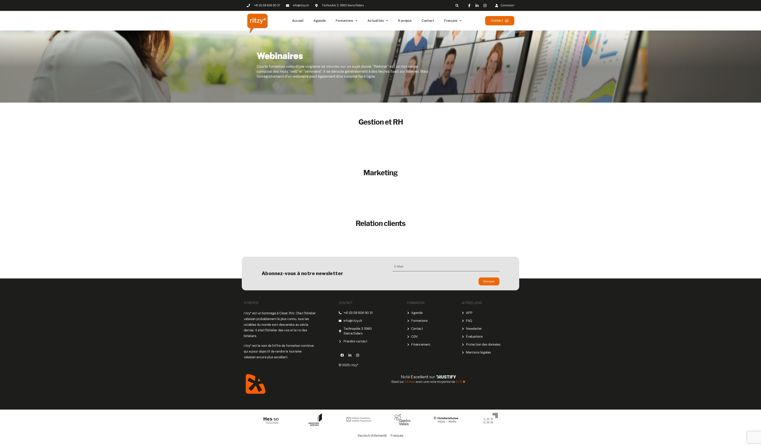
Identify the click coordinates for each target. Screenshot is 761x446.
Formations (344, 21)
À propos (405, 21)
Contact (428, 21)
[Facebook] (342, 355)
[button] (457, 5)
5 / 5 (459, 382)
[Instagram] (357, 355)
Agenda (320, 21)
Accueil (298, 21)
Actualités (375, 21)
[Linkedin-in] (349, 355)
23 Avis (410, 382)
